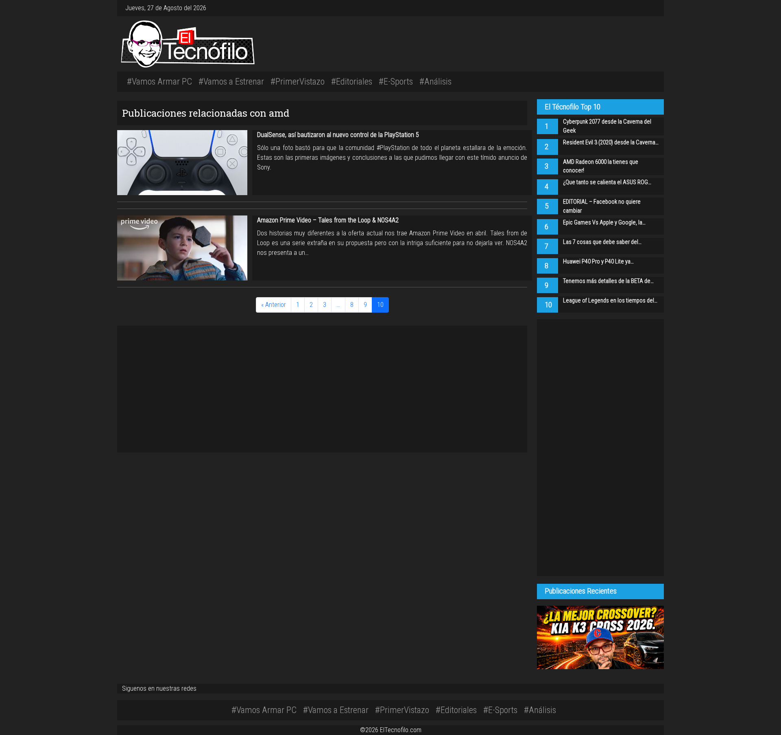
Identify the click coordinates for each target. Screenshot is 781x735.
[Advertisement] (504, 42)
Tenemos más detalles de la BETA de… (608, 281)
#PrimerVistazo (298, 81)
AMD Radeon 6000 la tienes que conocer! (600, 166)
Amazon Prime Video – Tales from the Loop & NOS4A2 (328, 220)
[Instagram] (641, 8)
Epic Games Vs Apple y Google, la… (604, 222)
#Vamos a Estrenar (231, 81)
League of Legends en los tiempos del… (610, 300)
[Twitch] (654, 8)
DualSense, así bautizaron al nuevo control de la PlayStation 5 (338, 135)
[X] (647, 8)
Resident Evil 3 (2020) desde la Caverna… (611, 142)
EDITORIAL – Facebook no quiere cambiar (602, 206)
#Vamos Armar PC (159, 81)
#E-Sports (396, 81)
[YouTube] (650, 8)
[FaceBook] (644, 8)
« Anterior (273, 305)
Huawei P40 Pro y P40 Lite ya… (598, 261)
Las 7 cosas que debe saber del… (602, 242)
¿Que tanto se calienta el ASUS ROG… (607, 182)
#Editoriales (351, 81)
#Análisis (435, 81)
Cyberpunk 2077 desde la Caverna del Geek (607, 126)
